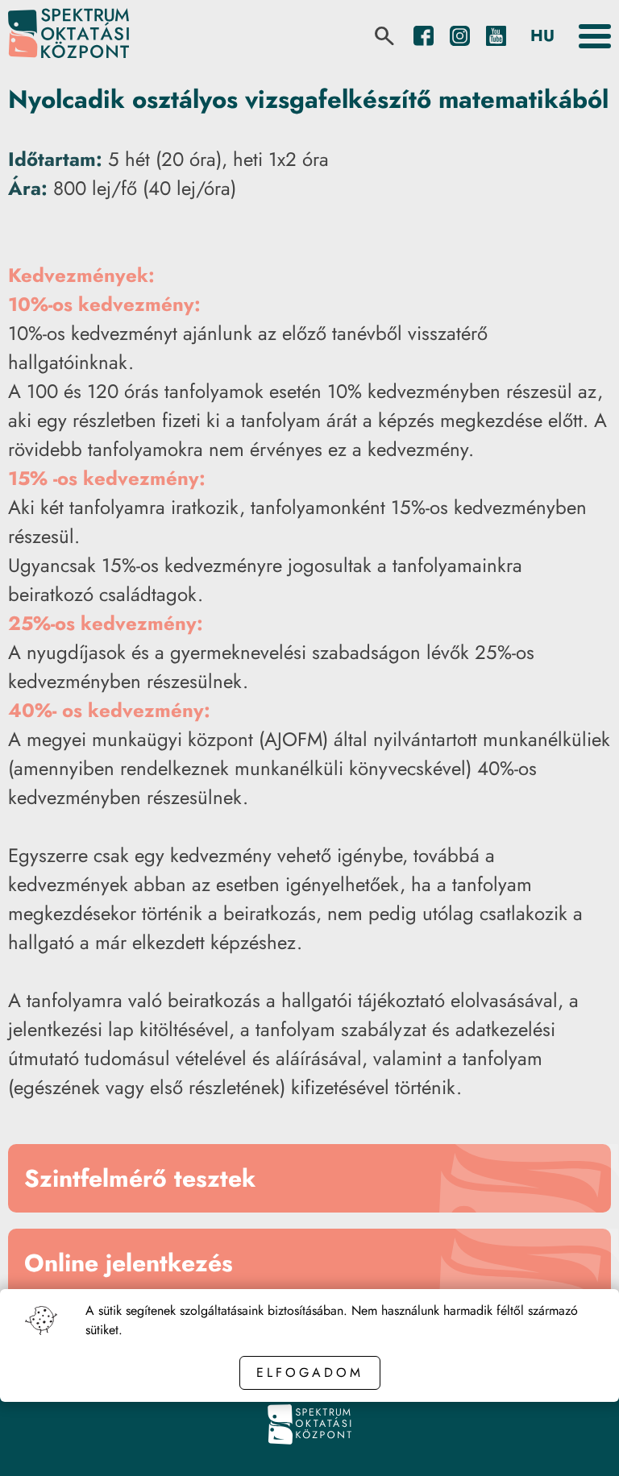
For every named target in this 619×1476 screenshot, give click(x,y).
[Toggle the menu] (595, 36)
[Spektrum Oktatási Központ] (68, 36)
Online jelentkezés (128, 1263)
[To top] (580, 1441)
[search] (384, 36)
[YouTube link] (496, 36)
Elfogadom (310, 1372)
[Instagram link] (460, 36)
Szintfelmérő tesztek (139, 1178)
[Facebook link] (423, 36)
